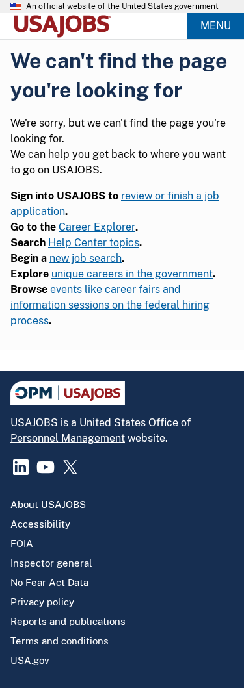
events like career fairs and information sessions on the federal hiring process (110, 305)
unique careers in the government (132, 274)
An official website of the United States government (122, 6)
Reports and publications (68, 621)
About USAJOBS (48, 504)
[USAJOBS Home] (65, 26)
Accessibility (40, 523)
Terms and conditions (59, 640)
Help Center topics (93, 242)
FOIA (21, 543)
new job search (85, 258)
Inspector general (51, 562)
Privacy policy (42, 601)
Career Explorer (97, 227)
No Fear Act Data (49, 582)
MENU (215, 25)
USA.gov (29, 660)
